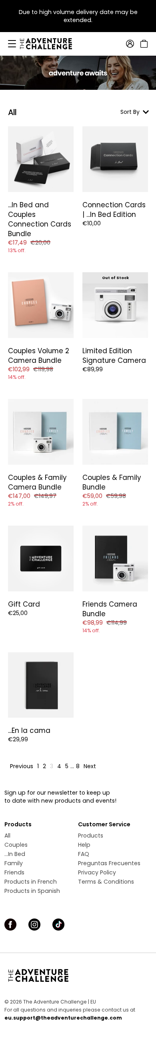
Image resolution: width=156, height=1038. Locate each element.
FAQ (83, 854)
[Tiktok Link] (58, 925)
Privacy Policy (97, 872)
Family (13, 863)
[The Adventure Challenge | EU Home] (50, 43)
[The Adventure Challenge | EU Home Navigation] (78, 975)
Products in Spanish (32, 890)
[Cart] (143, 43)
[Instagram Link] (34, 925)
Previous (21, 766)
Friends (14, 872)
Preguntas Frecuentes (109, 863)
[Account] (130, 44)
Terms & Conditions (106, 881)
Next (90, 766)
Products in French (30, 881)
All (7, 835)
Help (84, 844)
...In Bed (14, 854)
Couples (16, 844)
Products (90, 835)
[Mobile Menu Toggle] (12, 43)
